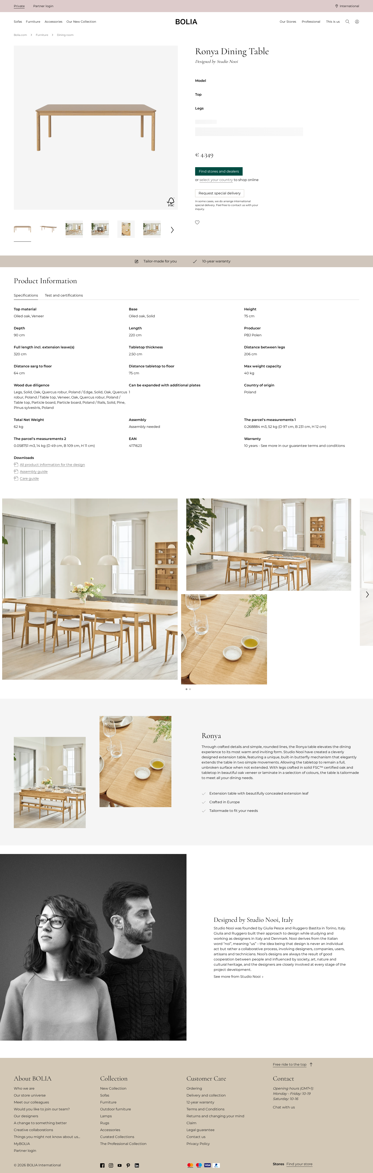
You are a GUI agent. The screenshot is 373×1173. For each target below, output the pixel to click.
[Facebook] (102, 1165)
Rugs (104, 1123)
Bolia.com (20, 35)
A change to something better (40, 1123)
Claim (191, 1123)
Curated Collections (117, 1137)
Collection (114, 1078)
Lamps (106, 1116)
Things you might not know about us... (47, 1137)
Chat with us (284, 1107)
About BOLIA (33, 1078)
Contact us (195, 1137)
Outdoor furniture (115, 1109)
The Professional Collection (123, 1144)
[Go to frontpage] (186, 21)
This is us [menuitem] (333, 22)
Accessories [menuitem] (53, 22)
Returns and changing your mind (215, 1116)
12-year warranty (200, 1102)
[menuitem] (347, 22)
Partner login (43, 6)
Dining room (65, 35)
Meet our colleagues (31, 1102)
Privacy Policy (198, 1144)
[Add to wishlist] (197, 222)
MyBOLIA (22, 1144)
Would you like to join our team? (42, 1109)
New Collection (113, 1088)
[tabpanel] (186, 398)
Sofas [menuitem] (18, 22)
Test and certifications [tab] (64, 295)
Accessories (110, 1130)
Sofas (104, 1095)
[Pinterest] (128, 1165)
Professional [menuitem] (311, 22)
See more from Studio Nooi (237, 977)
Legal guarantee (200, 1130)
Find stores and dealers (219, 171)
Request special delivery (220, 193)
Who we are (24, 1088)
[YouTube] (119, 1165)
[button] (186, 689)
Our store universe (30, 1095)
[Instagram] (111, 1165)
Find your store (299, 1164)
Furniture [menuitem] (33, 22)
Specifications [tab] (26, 295)
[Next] (172, 230)
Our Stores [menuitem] (288, 22)
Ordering (194, 1088)
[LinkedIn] (137, 1165)
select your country (216, 180)
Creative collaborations (33, 1130)
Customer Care (206, 1078)
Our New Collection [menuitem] (81, 22)
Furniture (42, 35)
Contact (283, 1078)
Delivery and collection (206, 1095)
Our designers (26, 1116)
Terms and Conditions (205, 1109)
